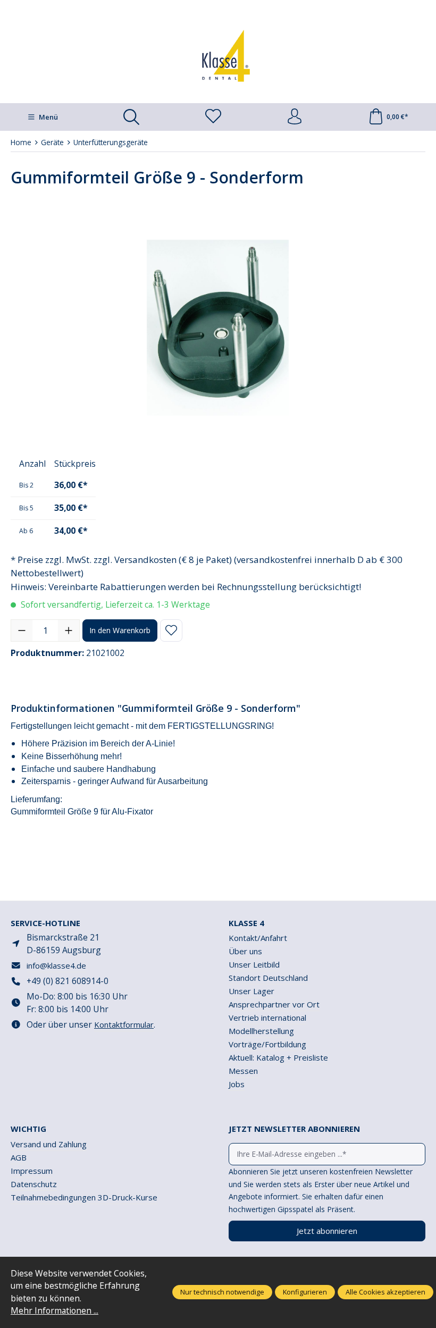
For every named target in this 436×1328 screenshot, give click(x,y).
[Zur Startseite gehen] (218, 56)
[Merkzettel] (213, 116)
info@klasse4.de (56, 965)
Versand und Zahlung (49, 1144)
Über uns (245, 951)
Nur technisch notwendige (222, 1292)
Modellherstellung (261, 1031)
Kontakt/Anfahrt (258, 937)
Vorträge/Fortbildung (267, 1044)
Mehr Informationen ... (54, 1310)
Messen (243, 1070)
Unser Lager (251, 991)
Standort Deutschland (268, 977)
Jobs (237, 1084)
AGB (19, 1157)
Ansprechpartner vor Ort (274, 1004)
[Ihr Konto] (295, 116)
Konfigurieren (305, 1292)
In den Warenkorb (119, 630)
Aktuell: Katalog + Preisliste (278, 1057)
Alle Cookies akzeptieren (385, 1292)
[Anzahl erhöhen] (68, 630)
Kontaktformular (124, 1024)
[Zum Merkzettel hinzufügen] (171, 630)
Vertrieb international (267, 1017)
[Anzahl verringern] (21, 630)
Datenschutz (34, 1184)
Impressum (32, 1170)
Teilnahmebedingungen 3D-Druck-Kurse (84, 1197)
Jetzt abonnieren (327, 1230)
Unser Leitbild (254, 964)
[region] (218, 328)
